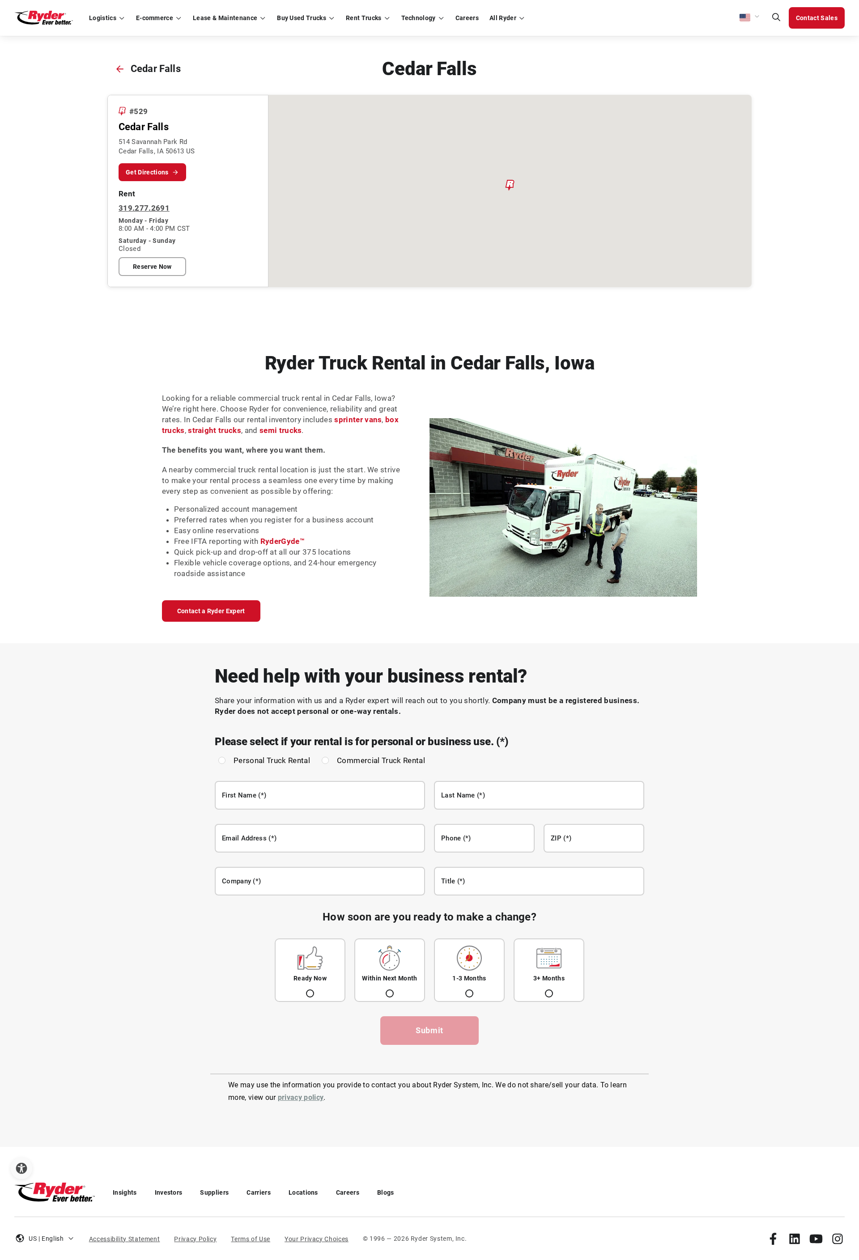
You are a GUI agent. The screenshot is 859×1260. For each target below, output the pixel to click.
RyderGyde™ (282, 541)
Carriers (259, 1192)
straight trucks (214, 430)
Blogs (385, 1192)
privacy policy (300, 1097)
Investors (169, 1192)
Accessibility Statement (124, 1239)
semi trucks (280, 430)
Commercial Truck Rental (381, 760)
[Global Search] (776, 18)
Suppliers (214, 1192)
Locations (303, 1192)
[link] (773, 1238)
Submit (429, 1030)
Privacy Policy (195, 1239)
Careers (347, 1192)
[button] (750, 18)
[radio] (310, 970)
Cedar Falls (156, 68)
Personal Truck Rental (272, 760)
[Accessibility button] (21, 1168)
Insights (125, 1192)
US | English (46, 1238)
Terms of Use (250, 1239)
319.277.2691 (144, 208)
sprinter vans (358, 419)
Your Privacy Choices (317, 1239)
